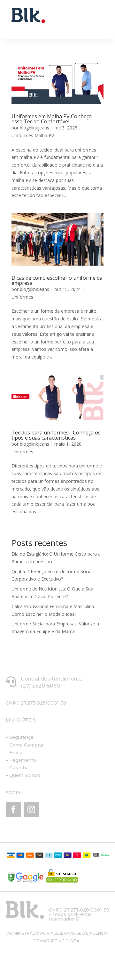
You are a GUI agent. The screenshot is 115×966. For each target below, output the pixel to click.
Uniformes (22, 297)
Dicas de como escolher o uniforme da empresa (57, 280)
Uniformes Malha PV (33, 135)
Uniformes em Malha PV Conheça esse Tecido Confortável (52, 119)
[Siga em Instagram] (31, 809)
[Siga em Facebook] (13, 809)
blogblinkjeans (34, 128)
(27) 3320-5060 (40, 686)
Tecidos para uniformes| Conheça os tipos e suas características (56, 435)
